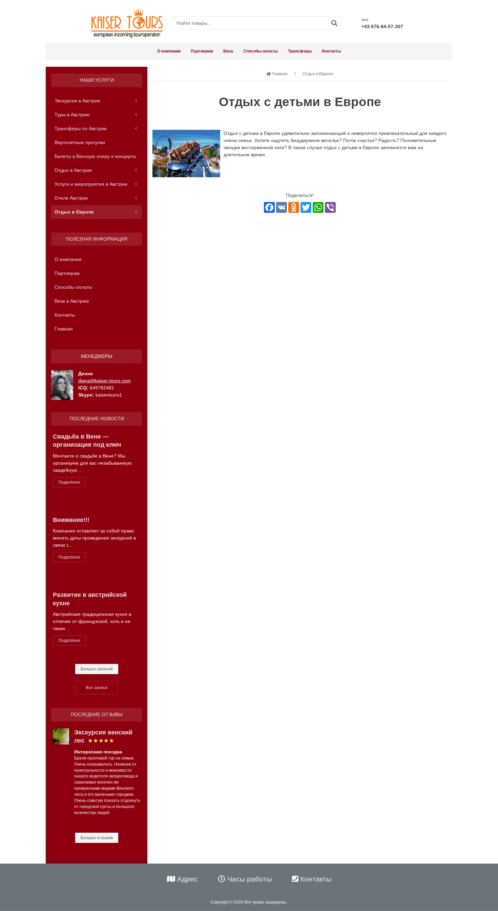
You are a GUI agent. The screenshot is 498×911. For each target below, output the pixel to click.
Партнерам (202, 51)
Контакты (331, 51)
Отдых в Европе (74, 211)
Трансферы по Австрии (81, 128)
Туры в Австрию (72, 114)
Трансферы (300, 51)
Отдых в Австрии (73, 170)
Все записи (96, 687)
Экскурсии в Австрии (77, 100)
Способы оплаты (260, 51)
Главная (64, 328)
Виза (228, 51)
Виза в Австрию (72, 301)
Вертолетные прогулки (80, 142)
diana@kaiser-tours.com (104, 380)
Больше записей (97, 669)
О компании (169, 51)
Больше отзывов (97, 837)
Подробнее (69, 482)
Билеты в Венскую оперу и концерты (95, 156)
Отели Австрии (71, 197)
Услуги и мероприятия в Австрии (91, 183)
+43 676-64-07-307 (382, 26)
